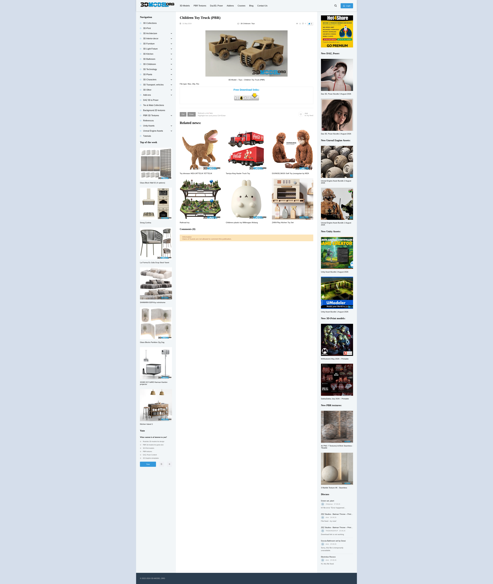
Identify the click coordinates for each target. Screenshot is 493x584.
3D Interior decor (150, 38)
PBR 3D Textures (151, 115)
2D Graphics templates (151, 458)
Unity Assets (148, 126)
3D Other (147, 90)
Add (309, 114)
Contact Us (262, 6)
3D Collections (150, 23)
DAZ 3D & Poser (150, 100)
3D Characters (149, 79)
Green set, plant (327, 501)
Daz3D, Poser (216, 6)
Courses (241, 6)
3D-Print (147, 28)
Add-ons (147, 95)
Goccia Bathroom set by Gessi (333, 541)
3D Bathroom (149, 59)
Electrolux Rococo (328, 557)
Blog (251, 6)
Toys (253, 23)
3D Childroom (245, 23)
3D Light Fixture (150, 49)
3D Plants (147, 74)
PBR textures (147, 451)
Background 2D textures (154, 110)
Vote (148, 464)
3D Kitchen (148, 54)
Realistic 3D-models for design (153, 441)
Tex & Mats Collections (153, 105)
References (148, 121)
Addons (230, 6)
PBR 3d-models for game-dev (153, 445)
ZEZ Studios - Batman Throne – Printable (337, 514)
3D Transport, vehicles (153, 85)
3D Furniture (149, 44)
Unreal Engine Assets (153, 131)
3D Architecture (150, 33)
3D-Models (185, 6)
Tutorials (147, 136)
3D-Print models (148, 448)
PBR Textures (200, 6)
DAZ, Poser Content (150, 455)
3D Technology (150, 69)
